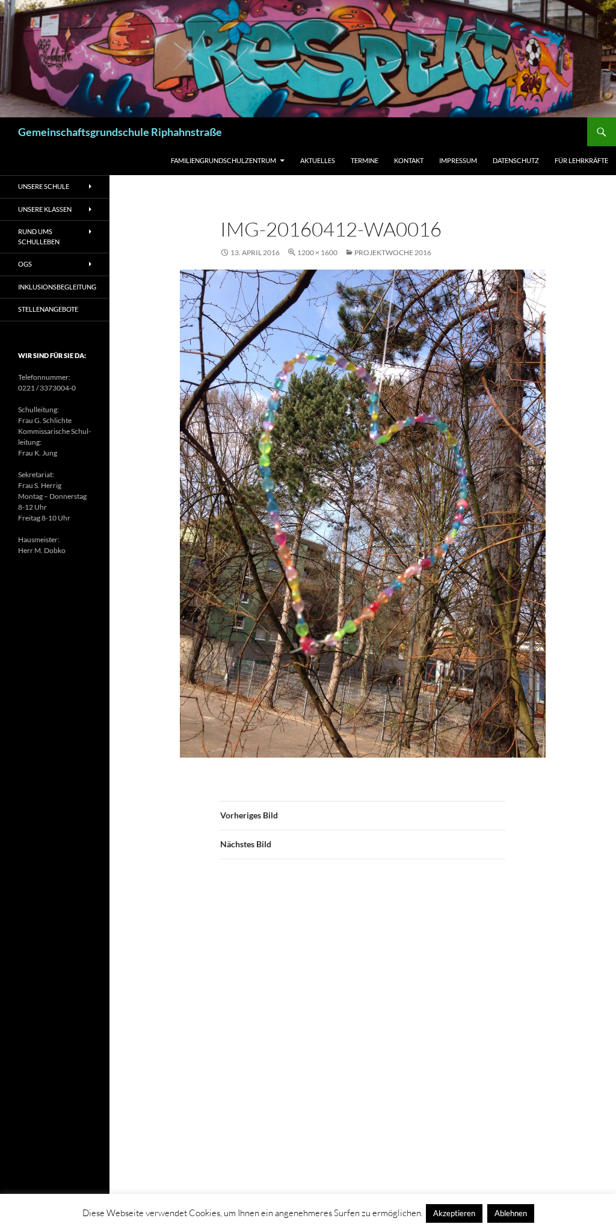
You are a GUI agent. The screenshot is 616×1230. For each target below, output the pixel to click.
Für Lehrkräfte (581, 160)
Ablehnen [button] (510, 1213)
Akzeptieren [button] (454, 1213)
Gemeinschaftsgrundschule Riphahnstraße (120, 131)
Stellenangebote (48, 309)
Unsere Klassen (45, 209)
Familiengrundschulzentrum (223, 160)
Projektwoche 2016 (392, 252)
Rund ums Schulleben (39, 236)
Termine (364, 160)
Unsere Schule (43, 186)
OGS (25, 264)
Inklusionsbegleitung (57, 287)
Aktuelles (317, 160)
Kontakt (409, 160)
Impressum (458, 160)
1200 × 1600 (317, 252)
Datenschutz (516, 160)
